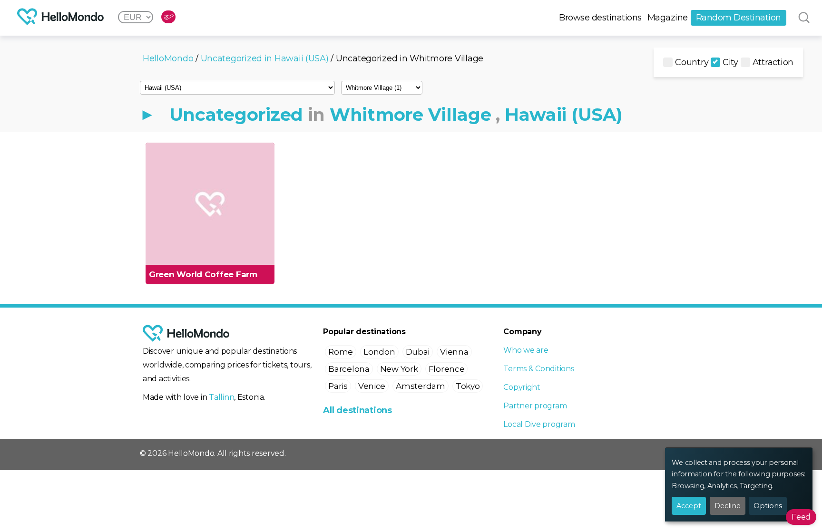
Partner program (535, 405)
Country (691, 62)
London (379, 352)
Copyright (521, 387)
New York (399, 369)
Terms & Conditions (538, 368)
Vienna (454, 352)
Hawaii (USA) (564, 114)
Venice (371, 386)
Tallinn (221, 397)
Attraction (773, 62)
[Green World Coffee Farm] (210, 204)
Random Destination (738, 17)
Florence (447, 369)
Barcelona (349, 369)
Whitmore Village (410, 114)
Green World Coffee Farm (203, 274)
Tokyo (468, 386)
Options (768, 506)
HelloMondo (168, 58)
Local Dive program (539, 424)
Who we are (525, 350)
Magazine (667, 17)
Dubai (418, 352)
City (730, 62)
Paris (338, 386)
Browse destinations (600, 17)
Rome (340, 352)
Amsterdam (420, 386)
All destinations (357, 410)
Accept (688, 506)
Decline (727, 506)
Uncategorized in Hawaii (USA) (265, 58)
